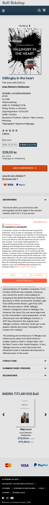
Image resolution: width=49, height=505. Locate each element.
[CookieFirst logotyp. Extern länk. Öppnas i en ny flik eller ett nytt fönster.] (11, 224)
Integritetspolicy (40, 222)
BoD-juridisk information (25, 267)
